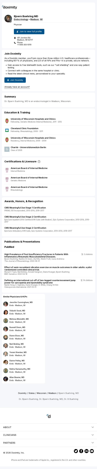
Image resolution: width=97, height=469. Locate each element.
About (7, 427)
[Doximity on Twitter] (76, 451)
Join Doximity (16, 80)
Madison (34, 19)
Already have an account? (17, 87)
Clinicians (9, 435)
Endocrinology (21, 19)
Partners (9, 442)
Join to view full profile (31, 31)
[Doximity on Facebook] (81, 451)
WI (41, 19)
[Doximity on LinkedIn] (86, 451)
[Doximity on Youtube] (92, 451)
